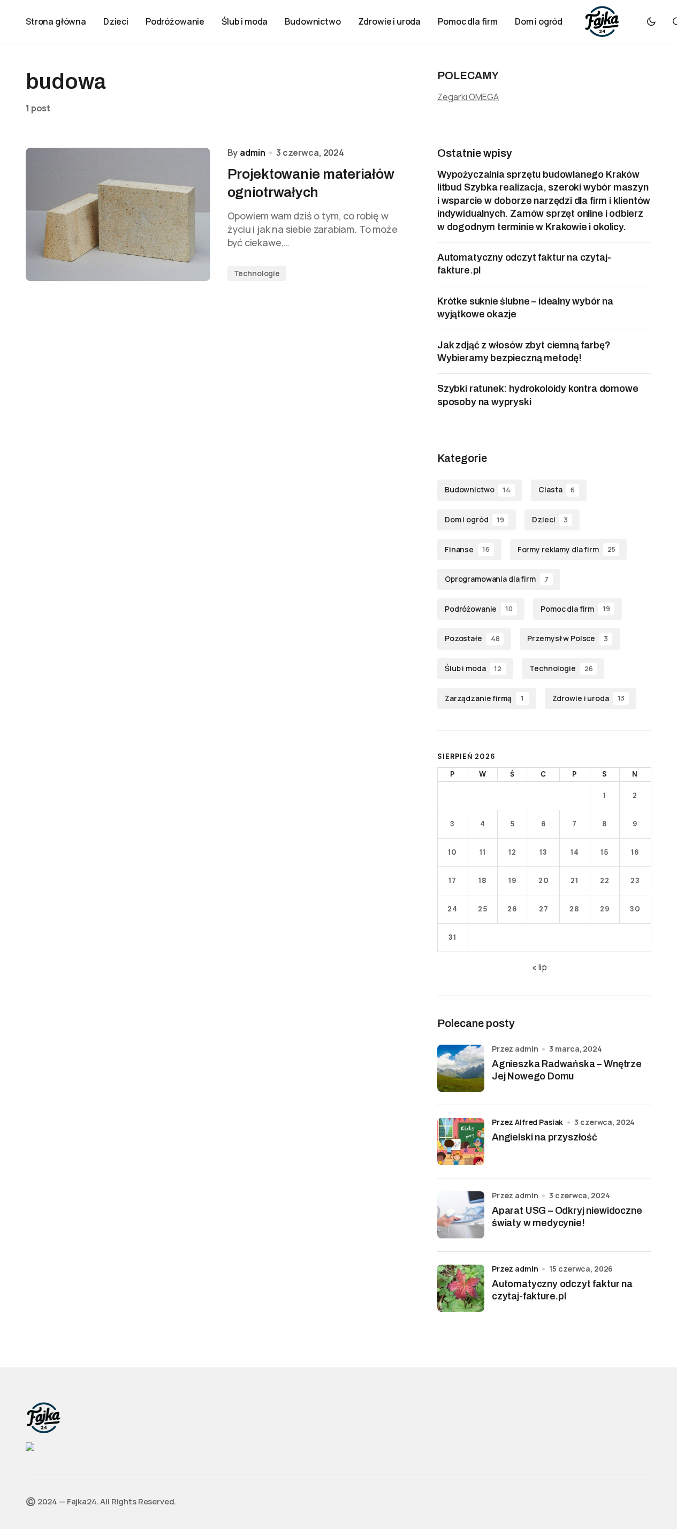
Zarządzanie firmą (484, 698)
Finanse (467, 549)
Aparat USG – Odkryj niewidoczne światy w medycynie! (567, 1216)
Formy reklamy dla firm (566, 549)
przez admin (515, 1269)
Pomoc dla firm (575, 609)
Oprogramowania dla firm (497, 579)
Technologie (257, 273)
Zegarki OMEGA (468, 97)
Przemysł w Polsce (567, 638)
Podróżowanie (479, 609)
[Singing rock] (30, 1446)
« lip (539, 967)
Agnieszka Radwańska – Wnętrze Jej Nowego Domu (567, 1070)
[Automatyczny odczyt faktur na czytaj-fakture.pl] (460, 1288)
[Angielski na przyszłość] (460, 1141)
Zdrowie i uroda (588, 698)
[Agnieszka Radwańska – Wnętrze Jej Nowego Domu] (460, 1068)
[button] (651, 21)
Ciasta (556, 489)
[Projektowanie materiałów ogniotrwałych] (118, 214)
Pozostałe (472, 638)
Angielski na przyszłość (544, 1137)
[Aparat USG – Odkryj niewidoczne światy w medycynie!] (460, 1214)
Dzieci (550, 519)
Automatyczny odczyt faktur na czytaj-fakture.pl (562, 1290)
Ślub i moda (473, 668)
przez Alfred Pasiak (527, 1122)
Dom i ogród (474, 519)
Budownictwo (478, 489)
